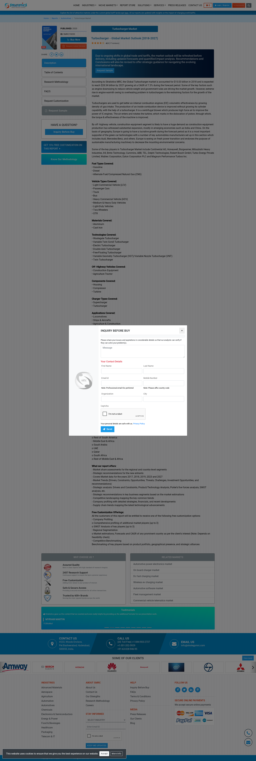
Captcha (105, 406)
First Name (106, 366)
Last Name (148, 366)
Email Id (105, 378)
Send (109, 429)
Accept (104, 753)
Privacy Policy (139, 424)
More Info (116, 753)
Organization (107, 394)
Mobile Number (150, 378)
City (145, 394)
